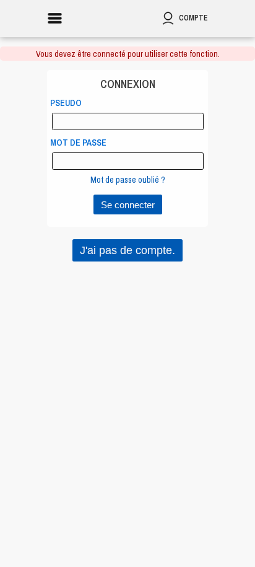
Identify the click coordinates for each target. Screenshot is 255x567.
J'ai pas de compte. (127, 250)
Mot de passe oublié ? (127, 179)
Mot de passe (78, 142)
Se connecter (128, 205)
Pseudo (66, 102)
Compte (193, 18)
